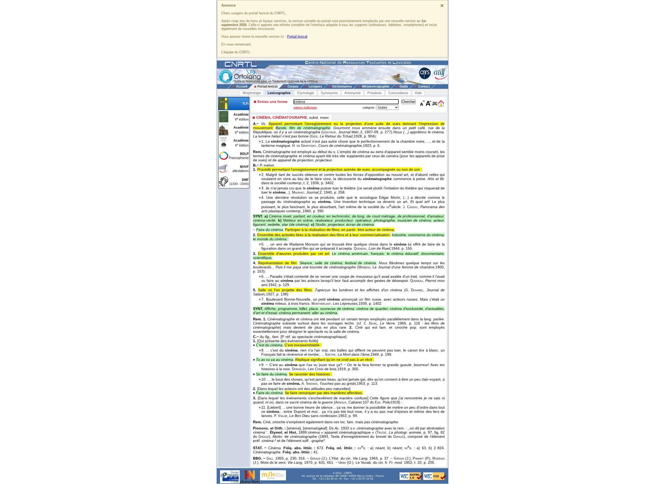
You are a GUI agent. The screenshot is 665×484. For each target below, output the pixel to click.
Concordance (398, 93)
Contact (424, 86)
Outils (404, 86)
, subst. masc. (293, 117)
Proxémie (374, 93)
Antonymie (352, 93)
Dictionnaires (342, 86)
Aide (418, 93)
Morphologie (252, 93)
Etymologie (305, 93)
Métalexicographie (375, 86)
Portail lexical (297, 36)
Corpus (293, 86)
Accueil (241, 86)
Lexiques (315, 86)
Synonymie (329, 93)
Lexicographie (279, 93)
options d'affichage (305, 107)
